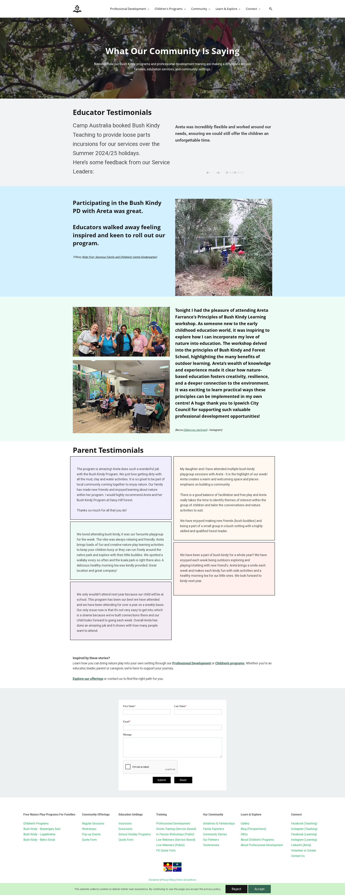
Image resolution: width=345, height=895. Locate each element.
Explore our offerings (88, 679)
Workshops (89, 829)
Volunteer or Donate (303, 850)
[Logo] (77, 8)
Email (126, 721)
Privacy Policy (168, 880)
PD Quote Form (166, 850)
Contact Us (298, 856)
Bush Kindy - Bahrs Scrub (39, 839)
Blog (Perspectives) (253, 829)
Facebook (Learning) (304, 834)
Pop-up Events (91, 834)
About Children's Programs (257, 839)
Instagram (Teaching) (304, 829)
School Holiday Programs (135, 834)
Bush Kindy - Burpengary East (41, 829)
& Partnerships (225, 823)
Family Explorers (213, 829)
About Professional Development (262, 845)
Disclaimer (154, 880)
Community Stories (215, 834)
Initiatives (209, 823)
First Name (129, 706)
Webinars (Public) (173, 845)
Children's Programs (36, 823)
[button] (269, 8)
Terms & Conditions (186, 880)
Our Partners (211, 839)
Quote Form (89, 839)
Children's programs (229, 663)
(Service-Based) (185, 829)
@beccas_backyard (195, 430)
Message (127, 734)
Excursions (125, 829)
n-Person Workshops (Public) (175, 834)
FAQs (244, 834)
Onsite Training (165, 829)
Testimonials (211, 845)
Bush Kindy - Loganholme (39, 834)
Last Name (180, 706)
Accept (259, 889)
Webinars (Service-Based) (178, 839)
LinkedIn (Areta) (301, 845)
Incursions (125, 823)
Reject (236, 889)
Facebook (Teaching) (304, 823)
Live (159, 839)
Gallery (245, 823)
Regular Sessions (93, 823)
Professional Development (191, 663)
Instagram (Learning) (304, 839)
